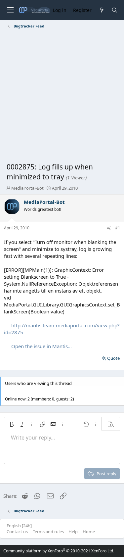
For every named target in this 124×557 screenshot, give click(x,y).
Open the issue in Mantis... (41, 346)
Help (73, 531)
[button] (12, 424)
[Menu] (10, 10)
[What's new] (101, 10)
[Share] (108, 228)
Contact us (17, 531)
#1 (117, 228)
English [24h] (19, 526)
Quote (113, 358)
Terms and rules (48, 531)
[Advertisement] (62, 97)
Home (89, 531)
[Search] (114, 10)
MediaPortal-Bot (27, 188)
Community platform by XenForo (58, 551)
